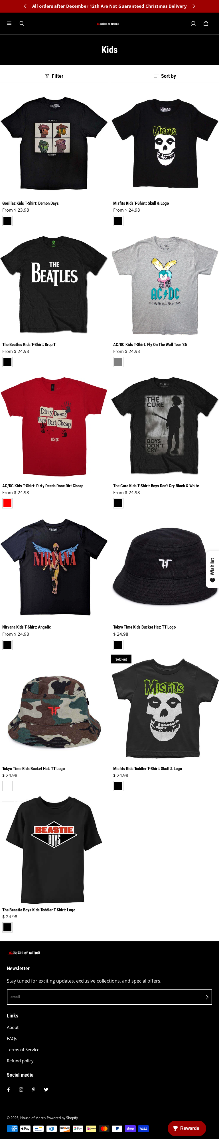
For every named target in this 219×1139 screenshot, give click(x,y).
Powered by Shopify (62, 1117)
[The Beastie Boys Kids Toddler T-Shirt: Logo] (54, 850)
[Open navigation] (13, 23)
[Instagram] (21, 1089)
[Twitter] (46, 1089)
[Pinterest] (33, 1089)
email (15, 996)
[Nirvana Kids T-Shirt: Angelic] (54, 567)
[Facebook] (8, 1089)
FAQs (12, 1038)
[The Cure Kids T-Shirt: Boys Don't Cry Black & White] (165, 426)
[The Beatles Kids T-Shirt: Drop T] (54, 284)
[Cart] (206, 23)
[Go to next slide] (193, 6)
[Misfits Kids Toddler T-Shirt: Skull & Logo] (165, 709)
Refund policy (20, 1061)
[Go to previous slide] (25, 6)
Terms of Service (23, 1050)
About (13, 1027)
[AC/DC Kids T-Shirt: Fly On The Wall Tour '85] (165, 284)
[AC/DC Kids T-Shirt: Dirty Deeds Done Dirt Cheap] (54, 426)
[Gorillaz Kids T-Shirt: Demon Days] (54, 143)
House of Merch (33, 1117)
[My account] (193, 23)
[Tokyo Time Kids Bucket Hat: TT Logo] (165, 567)
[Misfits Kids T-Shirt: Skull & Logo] (165, 143)
